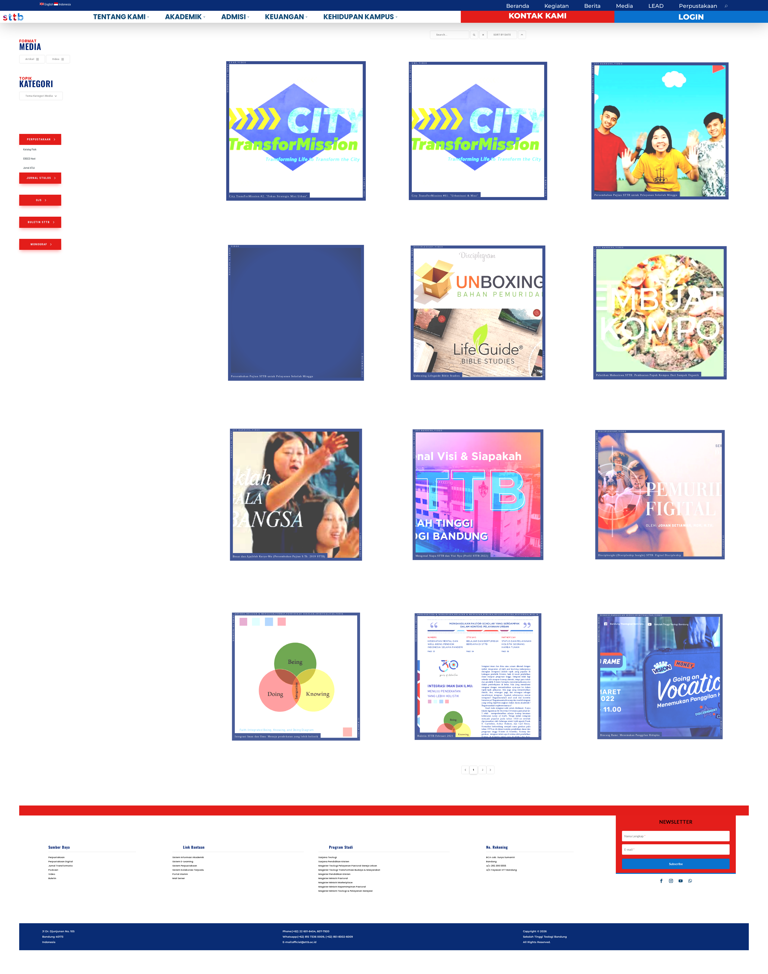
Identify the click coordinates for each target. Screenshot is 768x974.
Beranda (517, 6)
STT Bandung (596, 55)
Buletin (504, 604)
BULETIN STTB (39, 222)
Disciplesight (416, 238)
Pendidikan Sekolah (301, 603)
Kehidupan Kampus (358, 17)
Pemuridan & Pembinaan (439, 613)
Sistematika (434, 616)
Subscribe (676, 864)
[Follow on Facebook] (661, 881)
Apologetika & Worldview (428, 604)
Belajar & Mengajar (254, 603)
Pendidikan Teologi (510, 613)
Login (691, 17)
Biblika (490, 604)
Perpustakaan (698, 6)
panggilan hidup (616, 604)
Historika (530, 604)
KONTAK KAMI (538, 15)
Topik (347, 603)
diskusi (595, 604)
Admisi (233, 17)
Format (278, 603)
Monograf (39, 244)
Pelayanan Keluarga (434, 610)
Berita (592, 6)
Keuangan (284, 17)
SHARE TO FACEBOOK (220, 72)
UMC (407, 55)
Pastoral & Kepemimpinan (448, 607)
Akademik (183, 17)
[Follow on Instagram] (671, 881)
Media (624, 6)
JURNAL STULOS (39, 177)
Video (235, 54)
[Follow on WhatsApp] (690, 881)
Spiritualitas (330, 603)
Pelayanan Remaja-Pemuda (473, 610)
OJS (39, 200)
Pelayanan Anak (483, 607)
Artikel (231, 603)
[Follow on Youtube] (681, 881)
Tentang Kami (119, 17)
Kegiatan (556, 6)
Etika (516, 604)
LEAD (656, 6)
